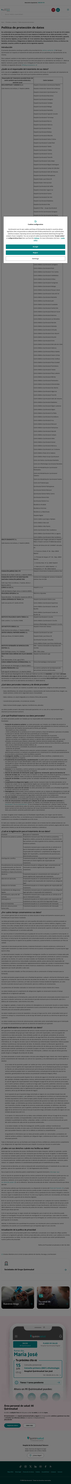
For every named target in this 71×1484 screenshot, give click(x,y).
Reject (35, 253)
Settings (35, 259)
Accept (35, 247)
